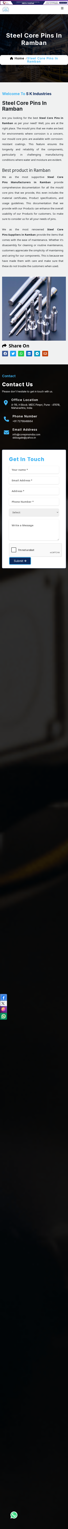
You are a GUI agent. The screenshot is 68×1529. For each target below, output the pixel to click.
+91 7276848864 (23, 421)
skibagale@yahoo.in (24, 437)
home (19, 58)
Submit (19, 561)
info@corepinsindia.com (26, 434)
